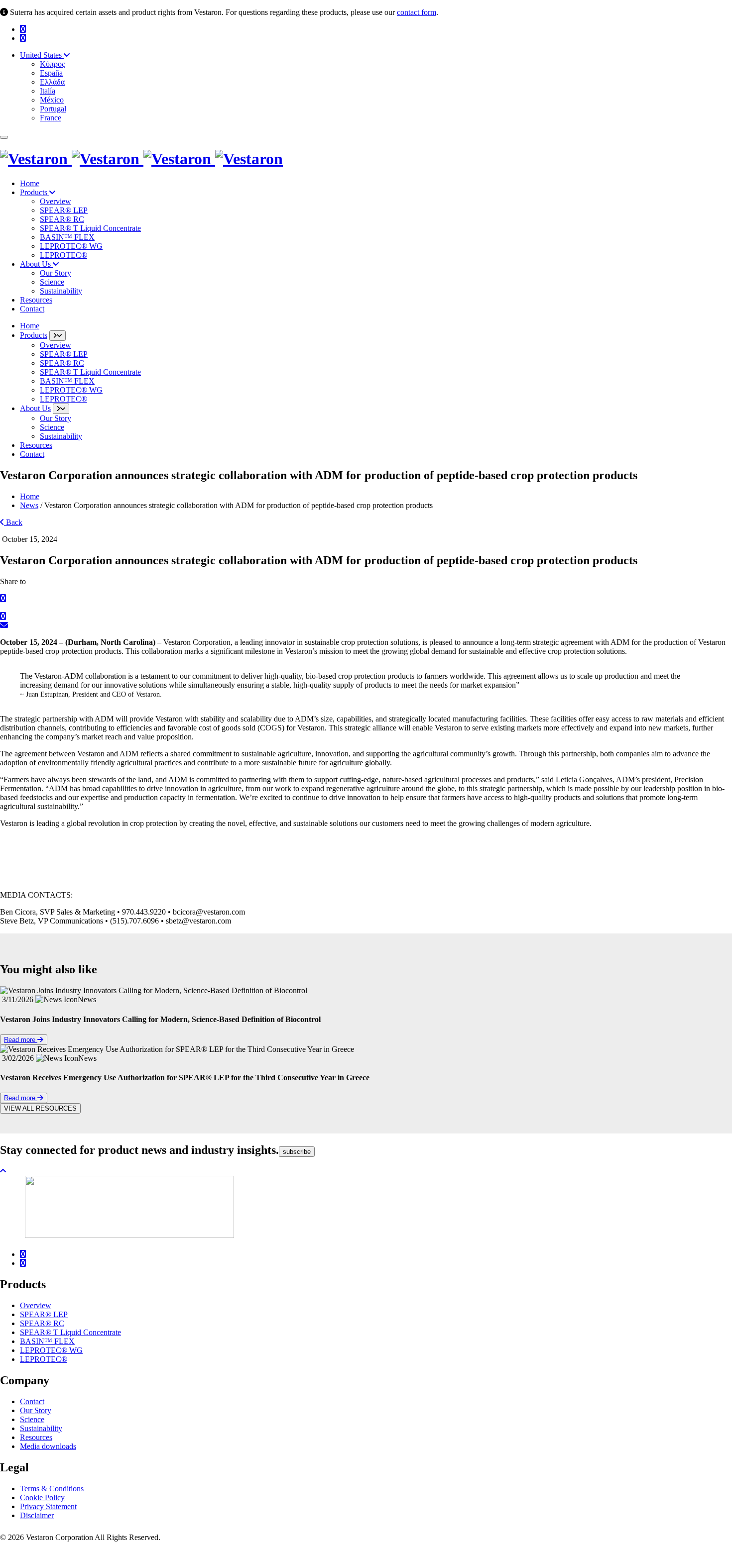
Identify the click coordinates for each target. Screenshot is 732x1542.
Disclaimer (37, 1515)
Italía (47, 91)
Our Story (55, 273)
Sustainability (61, 291)
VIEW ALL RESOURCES (40, 1108)
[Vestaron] (141, 159)
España (51, 73)
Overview (55, 201)
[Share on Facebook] (3, 598)
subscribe (297, 1151)
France (50, 117)
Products (34, 192)
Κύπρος (52, 64)
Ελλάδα (52, 82)
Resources (36, 300)
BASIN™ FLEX (67, 237)
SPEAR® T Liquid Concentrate (90, 228)
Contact (32, 309)
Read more (20, 1039)
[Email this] (4, 625)
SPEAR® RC (62, 219)
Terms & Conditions (52, 1488)
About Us (36, 264)
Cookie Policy (42, 1497)
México (52, 100)
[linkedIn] (23, 38)
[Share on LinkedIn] (3, 616)
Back (13, 522)
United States (42, 55)
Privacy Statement (48, 1506)
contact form (416, 12)
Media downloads (48, 1446)
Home (29, 183)
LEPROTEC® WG (71, 246)
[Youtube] (23, 29)
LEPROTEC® (63, 255)
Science (52, 282)
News (29, 505)
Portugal (53, 108)
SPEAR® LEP (64, 210)
